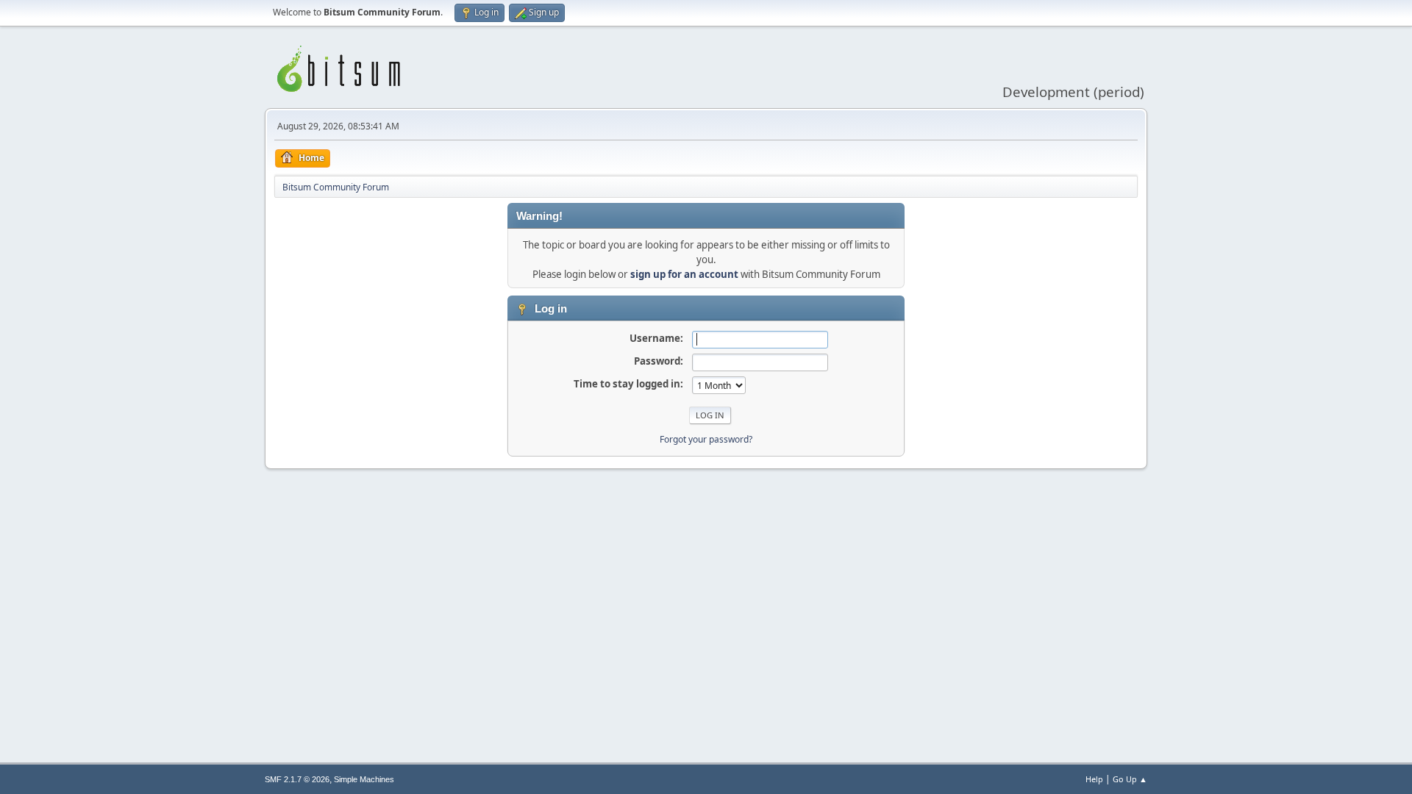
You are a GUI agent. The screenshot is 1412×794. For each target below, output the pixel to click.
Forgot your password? (706, 439)
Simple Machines (364, 779)
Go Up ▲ (1130, 778)
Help (1094, 778)
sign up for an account (684, 274)
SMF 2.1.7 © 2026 (297, 779)
